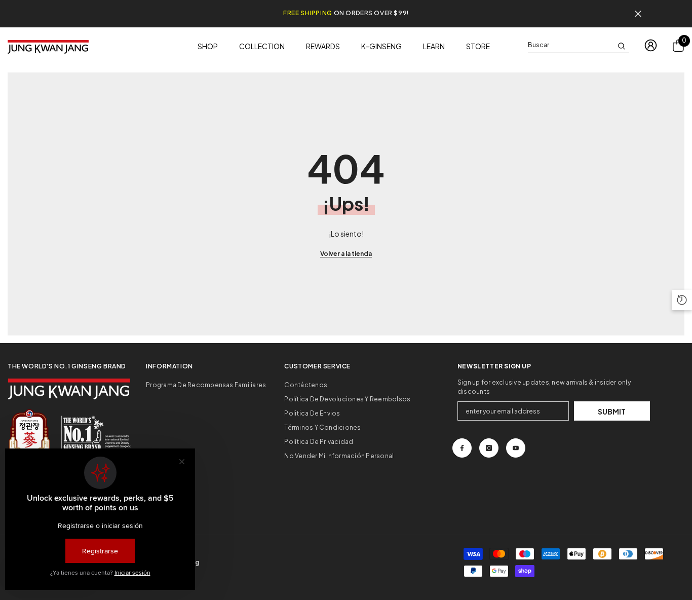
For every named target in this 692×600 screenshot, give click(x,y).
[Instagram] (488, 448)
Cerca (638, 14)
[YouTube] (515, 448)
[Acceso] (650, 45)
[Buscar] (578, 45)
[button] (682, 300)
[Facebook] (462, 448)
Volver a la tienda (346, 253)
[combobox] (570, 45)
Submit (612, 411)
